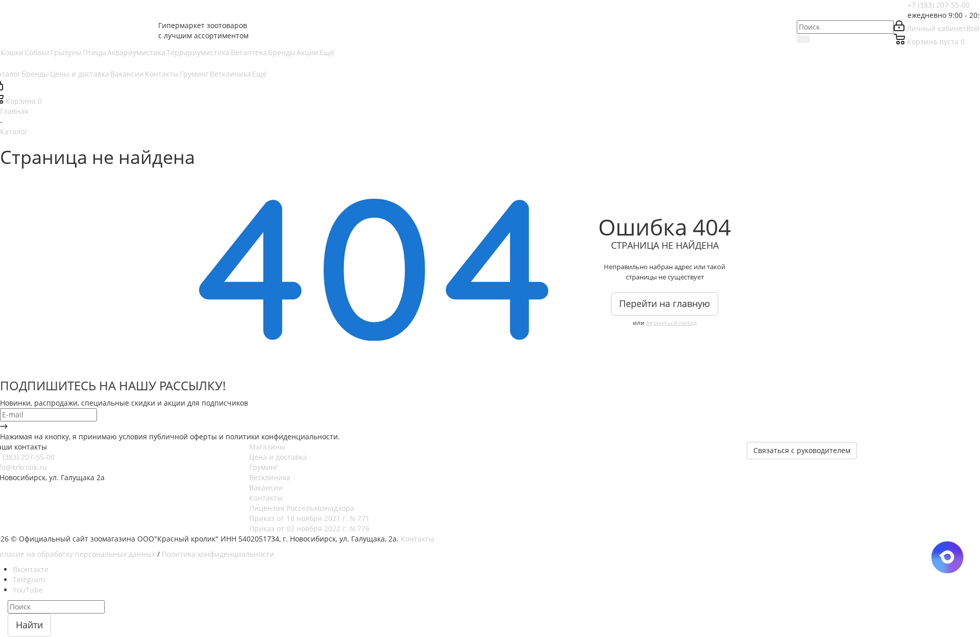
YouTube (28, 590)
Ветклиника (269, 477)
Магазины (267, 447)
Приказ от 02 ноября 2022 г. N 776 (309, 528)
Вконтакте (30, 569)
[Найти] (803, 39)
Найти (29, 625)
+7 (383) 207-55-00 (939, 5)
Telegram (29, 579)
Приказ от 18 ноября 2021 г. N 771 (309, 518)
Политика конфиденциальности (218, 554)
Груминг (263, 467)
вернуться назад (671, 322)
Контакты (266, 498)
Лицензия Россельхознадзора (301, 508)
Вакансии (266, 487)
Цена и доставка (278, 457)
